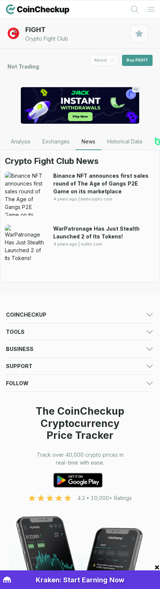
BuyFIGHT (137, 60)
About (100, 60)
